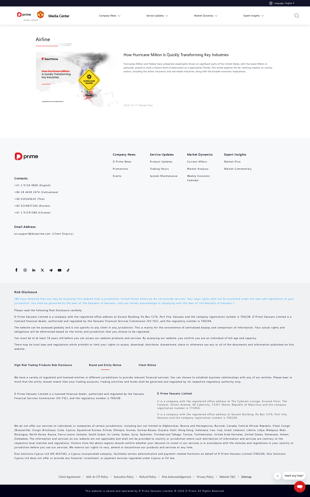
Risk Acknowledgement (176, 477)
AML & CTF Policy (97, 477)
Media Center (58, 15)
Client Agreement (69, 477)
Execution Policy (124, 477)
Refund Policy (147, 477)
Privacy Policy (205, 477)
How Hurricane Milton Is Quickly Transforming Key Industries (176, 54)
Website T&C (227, 477)
